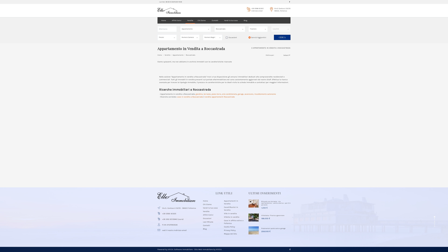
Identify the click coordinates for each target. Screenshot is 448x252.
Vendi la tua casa (231, 20)
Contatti (215, 20)
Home (163, 20)
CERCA (282, 37)
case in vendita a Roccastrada (190, 97)
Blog (245, 20)
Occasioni (207, 218)
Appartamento (178, 55)
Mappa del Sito (230, 234)
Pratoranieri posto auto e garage (273, 228)
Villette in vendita (231, 217)
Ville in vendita (230, 213)
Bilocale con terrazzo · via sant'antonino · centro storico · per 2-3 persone (275, 203)
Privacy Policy (230, 230)
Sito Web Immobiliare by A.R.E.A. (208, 249)
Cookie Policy (229, 227)
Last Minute (208, 222)
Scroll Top (434, 223)
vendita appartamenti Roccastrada (220, 97)
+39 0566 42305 (257, 8)
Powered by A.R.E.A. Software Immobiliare (175, 249)
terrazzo (207, 94)
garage (240, 94)
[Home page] (169, 8)
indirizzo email (257, 11)
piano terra (216, 94)
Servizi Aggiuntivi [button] (258, 37)
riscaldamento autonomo (265, 94)
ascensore (249, 94)
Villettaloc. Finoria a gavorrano (272, 215)
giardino (199, 94)
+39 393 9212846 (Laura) (173, 219)
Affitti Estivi (176, 20)
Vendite (190, 20)
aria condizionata (229, 94)
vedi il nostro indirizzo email (174, 230)
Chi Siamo (202, 20)
